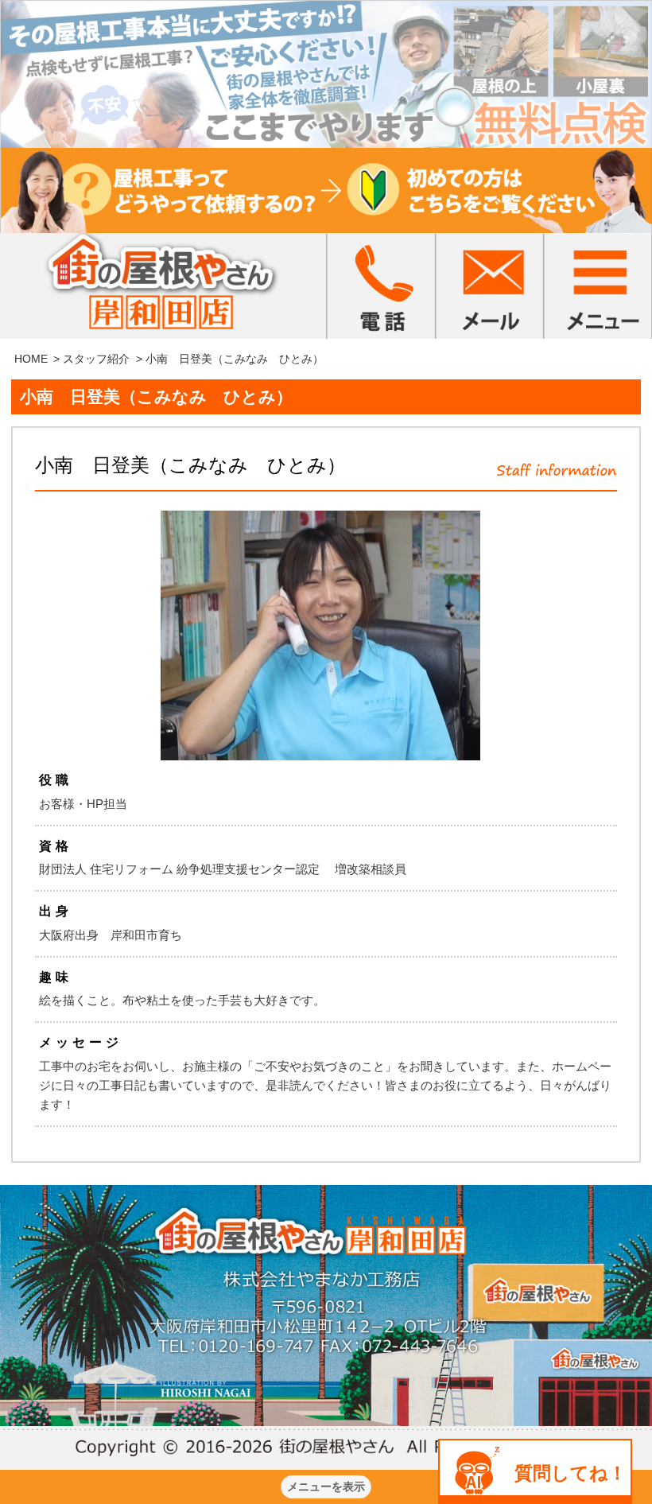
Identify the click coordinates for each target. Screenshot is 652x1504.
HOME (31, 358)
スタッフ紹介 (96, 358)
